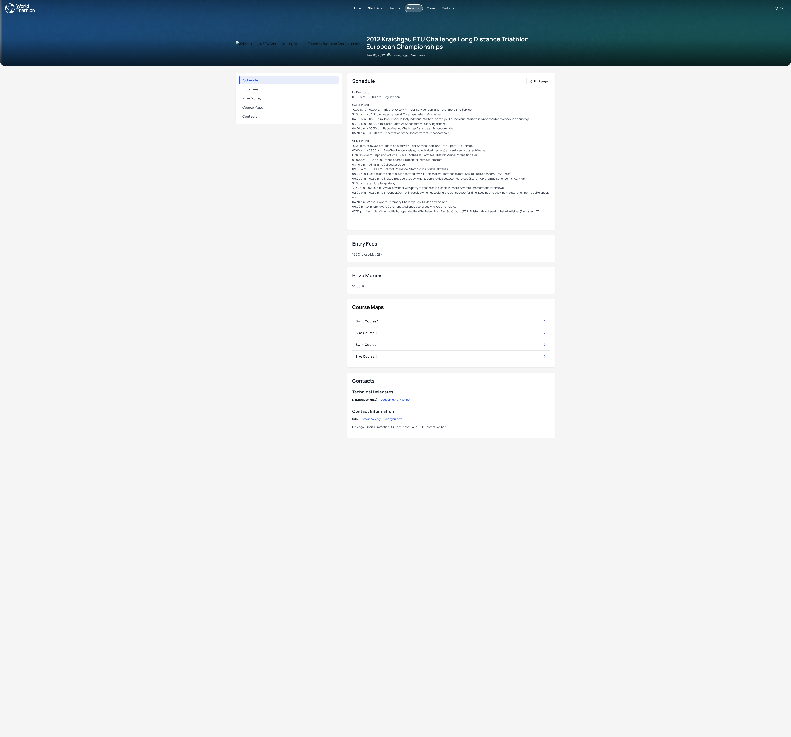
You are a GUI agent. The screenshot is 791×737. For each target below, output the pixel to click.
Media (446, 8)
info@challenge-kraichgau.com (382, 419)
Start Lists (375, 8)
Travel (431, 8)
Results (395, 8)
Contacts (249, 116)
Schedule (250, 80)
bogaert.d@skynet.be (395, 399)
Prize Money (251, 98)
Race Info (413, 8)
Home (357, 8)
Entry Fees (250, 89)
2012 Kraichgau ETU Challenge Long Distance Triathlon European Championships (447, 43)
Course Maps (252, 107)
